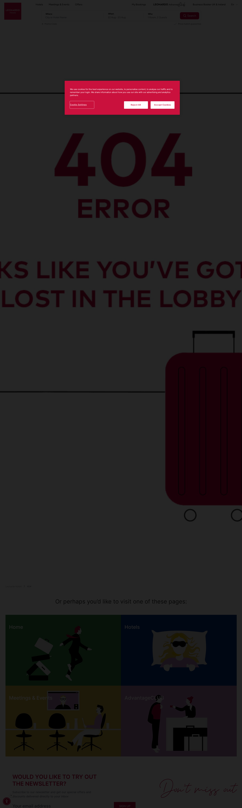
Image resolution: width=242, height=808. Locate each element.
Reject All (136, 105)
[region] (122, 98)
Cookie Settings (78, 104)
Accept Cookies (162, 105)
